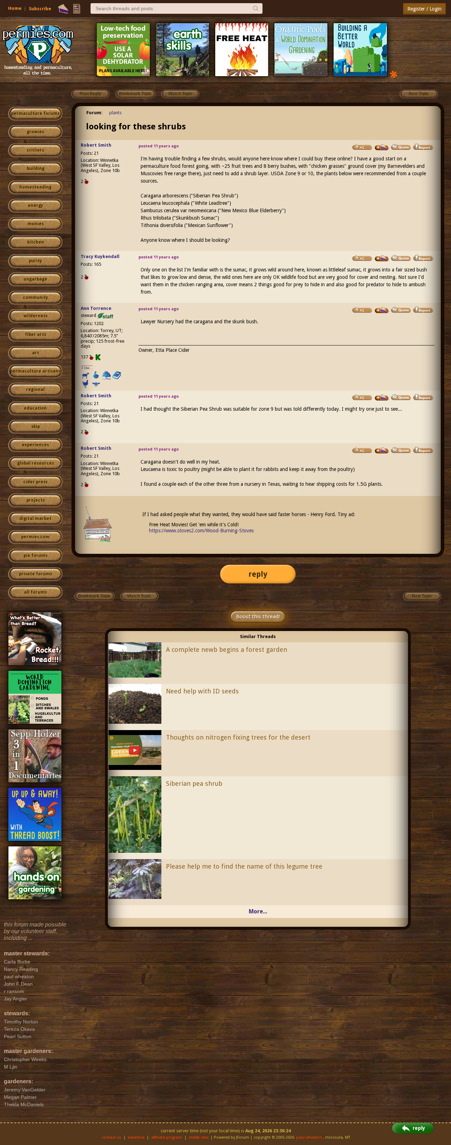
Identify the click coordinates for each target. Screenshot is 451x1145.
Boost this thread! (258, 616)
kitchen (35, 242)
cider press (35, 481)
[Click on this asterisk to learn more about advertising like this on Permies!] (393, 74)
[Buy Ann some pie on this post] (382, 310)
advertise (136, 1137)
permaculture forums (35, 113)
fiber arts (35, 334)
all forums (35, 592)
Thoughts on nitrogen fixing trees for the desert (238, 737)
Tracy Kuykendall (100, 256)
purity (35, 260)
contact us (111, 1137)
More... (258, 911)
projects (35, 500)
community (35, 297)
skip (35, 426)
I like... (87, 368)
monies (35, 223)
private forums (35, 573)
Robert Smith (96, 145)
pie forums (36, 555)
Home (14, 8)
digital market (35, 518)
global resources (35, 463)
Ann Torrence (96, 308)
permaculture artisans (35, 371)
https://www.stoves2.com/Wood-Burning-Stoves (201, 530)
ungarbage (35, 279)
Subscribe (40, 8)
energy (35, 205)
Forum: (94, 112)
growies (35, 131)
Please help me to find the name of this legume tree (244, 866)
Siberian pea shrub (194, 783)
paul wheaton (309, 1137)
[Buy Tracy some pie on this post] (382, 258)
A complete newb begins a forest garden (226, 649)
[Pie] (63, 9)
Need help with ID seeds (202, 691)
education (35, 408)
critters (35, 150)
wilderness (36, 315)
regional (35, 389)
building (35, 168)
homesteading (35, 187)
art (35, 352)
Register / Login (424, 9)
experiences (35, 444)
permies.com (35, 536)
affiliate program (166, 1137)
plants (115, 112)
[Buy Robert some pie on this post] (382, 147)
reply (257, 574)
